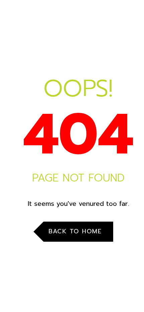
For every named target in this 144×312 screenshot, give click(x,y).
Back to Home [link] (75, 231)
